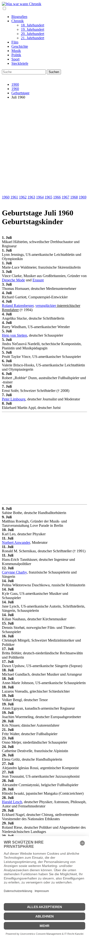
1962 (23, 197)
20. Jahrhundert (32, 34)
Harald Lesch (12, 802)
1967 (65, 197)
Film (14, 42)
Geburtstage (20, 93)
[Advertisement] (44, 147)
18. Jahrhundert (32, 25)
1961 (14, 197)
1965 (48, 197)
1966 (57, 197)
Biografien (19, 17)
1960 (15, 89)
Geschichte (19, 46)
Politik (16, 55)
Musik (16, 51)
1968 (74, 197)
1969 (82, 197)
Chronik (17, 21)
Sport (15, 59)
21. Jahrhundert (32, 38)
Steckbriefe (19, 63)
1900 (15, 84)
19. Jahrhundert (32, 29)
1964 (40, 197)
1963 (31, 197)
